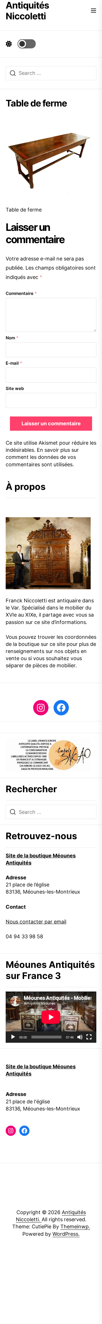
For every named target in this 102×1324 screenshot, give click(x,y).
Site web (15, 388)
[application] (51, 1017)
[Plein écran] (89, 1037)
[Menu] (93, 11)
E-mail (14, 363)
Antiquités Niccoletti (27, 11)
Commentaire (21, 293)
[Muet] (80, 1037)
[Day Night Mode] (21, 43)
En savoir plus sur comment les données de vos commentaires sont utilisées (42, 457)
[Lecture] (13, 1037)
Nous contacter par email (36, 922)
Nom (12, 337)
